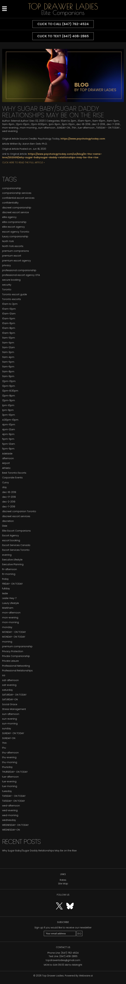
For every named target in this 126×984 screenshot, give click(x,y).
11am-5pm (8, 362)
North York (8, 241)
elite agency (9, 217)
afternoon (8, 458)
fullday (6, 588)
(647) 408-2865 (68, 956)
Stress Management (14, 709)
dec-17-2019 (9, 497)
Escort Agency (10, 535)
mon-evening (10, 127)
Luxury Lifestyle (10, 603)
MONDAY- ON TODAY (13, 636)
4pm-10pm (8, 424)
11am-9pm (8, 376)
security (6, 284)
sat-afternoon (10, 680)
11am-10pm (98, 120)
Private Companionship (16, 656)
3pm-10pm (68, 124)
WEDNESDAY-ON (11, 829)
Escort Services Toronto (16, 550)
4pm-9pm (8, 434)
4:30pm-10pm (10, 419)
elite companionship (14, 222)
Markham (7, 608)
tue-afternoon (86, 127)
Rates (63, 880)
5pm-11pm (8, 439)
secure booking (11, 279)
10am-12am (9, 313)
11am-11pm (8, 342)
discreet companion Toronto (19, 511)
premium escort (11, 255)
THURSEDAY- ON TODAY (15, 771)
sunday (6, 728)
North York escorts (12, 246)
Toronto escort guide (14, 294)
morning (7, 641)
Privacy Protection (12, 651)
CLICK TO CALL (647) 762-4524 (63, 24)
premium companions (15, 251)
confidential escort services (18, 198)
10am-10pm (9, 308)
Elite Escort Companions (16, 530)
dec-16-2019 (83, 124)
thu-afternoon (10, 752)
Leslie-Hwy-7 (9, 598)
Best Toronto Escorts (14, 472)
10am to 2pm (68, 120)
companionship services (16, 193)
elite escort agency (13, 226)
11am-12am (8, 347)
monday (7, 627)
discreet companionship (16, 207)
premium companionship (17, 646)
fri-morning (8, 574)
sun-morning (10, 723)
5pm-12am (8, 444)
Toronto (6, 289)
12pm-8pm (8, 395)
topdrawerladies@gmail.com (63, 960)
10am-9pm (8, 333)
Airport (6, 463)
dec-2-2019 (98, 124)
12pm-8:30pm (39, 124)
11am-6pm (8, 124)
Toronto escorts (11, 299)
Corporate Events (12, 477)
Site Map (63, 883)
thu (4, 747)
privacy (6, 265)
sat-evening (9, 685)
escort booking (11, 540)
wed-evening (10, 131)
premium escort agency (16, 260)
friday (5, 579)
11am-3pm (113, 120)
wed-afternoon (11, 805)
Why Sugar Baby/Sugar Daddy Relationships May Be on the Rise (53, 112)
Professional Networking (16, 665)
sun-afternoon (46, 127)
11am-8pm (8, 371)
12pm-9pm (8, 400)
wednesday (9, 820)
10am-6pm (8, 323)
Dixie (4, 525)
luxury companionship (15, 236)
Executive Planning (12, 564)
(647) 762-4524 (70, 952)
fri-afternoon (9, 569)
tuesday (7, 791)
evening (6, 554)
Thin (74, 127)
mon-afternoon (11, 612)
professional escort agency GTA (21, 275)
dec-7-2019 (113, 124)
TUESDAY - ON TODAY (107, 127)
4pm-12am (8, 429)
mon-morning (28, 127)
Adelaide (7, 453)
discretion (8, 521)
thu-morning (9, 762)
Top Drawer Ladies (53, 975)
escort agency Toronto (15, 231)
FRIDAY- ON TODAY (12, 583)
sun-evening (9, 718)
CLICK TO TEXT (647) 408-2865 (63, 36)
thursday (7, 767)
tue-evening (9, 781)
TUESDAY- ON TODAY (13, 800)
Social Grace (9, 704)
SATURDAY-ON (10, 699)
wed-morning (10, 815)
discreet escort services (16, 516)
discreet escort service (15, 212)
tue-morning (9, 786)
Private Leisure (10, 661)
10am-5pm (84, 120)
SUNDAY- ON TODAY (13, 733)
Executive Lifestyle (12, 559)
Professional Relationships (17, 670)
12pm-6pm (8, 386)
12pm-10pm (22, 124)
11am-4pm (8, 357)
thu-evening (9, 757)
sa (3, 675)
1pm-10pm (8, 405)
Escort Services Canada (16, 545)
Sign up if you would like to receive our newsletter (63, 927)
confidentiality (10, 202)
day (4, 487)
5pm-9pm (8, 448)
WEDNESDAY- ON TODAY (15, 825)
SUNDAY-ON (63, 127)
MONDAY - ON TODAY (14, 632)
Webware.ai (86, 975)
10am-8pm (8, 328)
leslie (5, 593)
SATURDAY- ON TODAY (14, 694)
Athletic (6, 468)
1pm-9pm (54, 124)
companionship (11, 188)
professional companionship (19, 270)
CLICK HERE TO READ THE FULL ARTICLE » (23, 162)
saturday (7, 690)
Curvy (5, 482)
